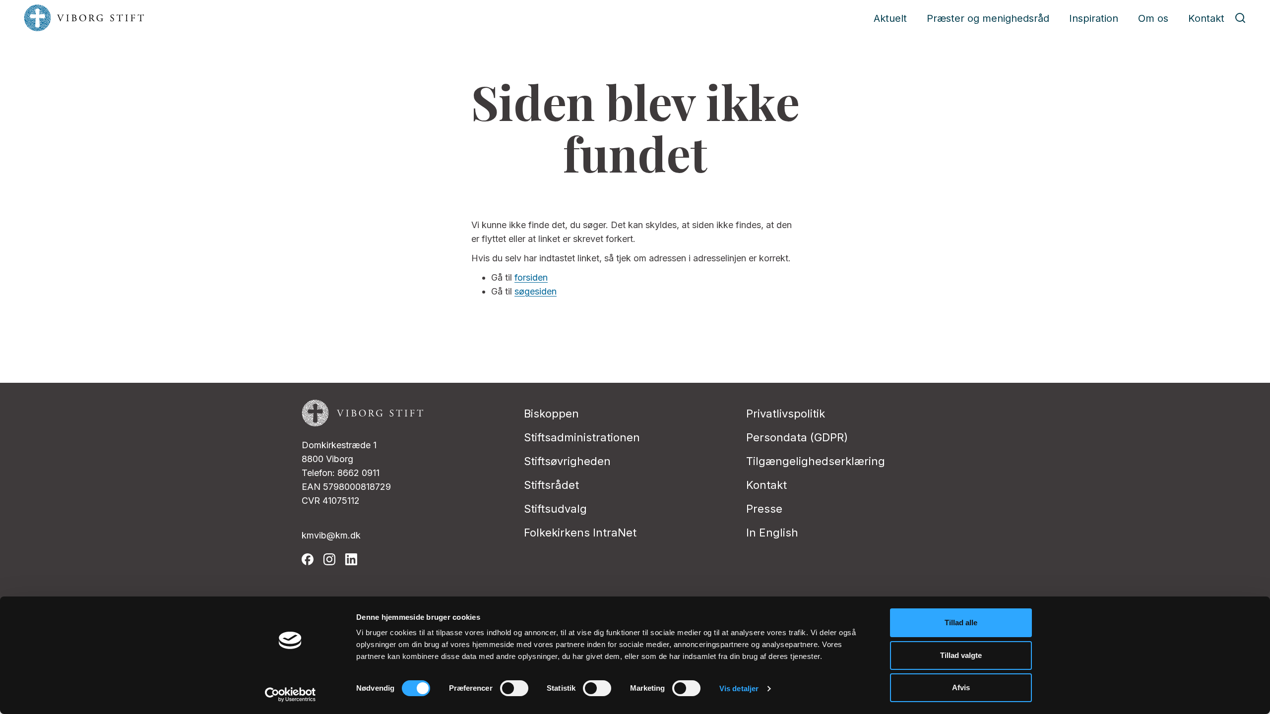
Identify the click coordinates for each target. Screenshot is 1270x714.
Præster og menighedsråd (988, 18)
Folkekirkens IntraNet (580, 532)
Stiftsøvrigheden (567, 461)
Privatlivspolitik (785, 413)
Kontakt (1206, 18)
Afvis (961, 687)
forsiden (531, 277)
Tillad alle (961, 622)
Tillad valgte (961, 655)
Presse (764, 509)
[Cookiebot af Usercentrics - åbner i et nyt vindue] (290, 694)
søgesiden (535, 291)
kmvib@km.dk (331, 535)
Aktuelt (890, 18)
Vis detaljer (739, 688)
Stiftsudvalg (555, 509)
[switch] (514, 688)
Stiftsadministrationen (582, 437)
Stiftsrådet (551, 485)
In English (772, 532)
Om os (1153, 18)
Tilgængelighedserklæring (815, 461)
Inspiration (1093, 18)
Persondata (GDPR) (797, 437)
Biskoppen (551, 413)
